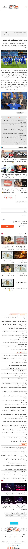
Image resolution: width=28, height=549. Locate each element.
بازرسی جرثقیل (21, 513)
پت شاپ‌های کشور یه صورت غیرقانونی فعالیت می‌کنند (15, 418)
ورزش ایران (16, 32)
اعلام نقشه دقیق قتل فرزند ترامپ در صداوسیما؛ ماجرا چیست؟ (13, 321)
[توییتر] (10, 548)
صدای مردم (5, 535)
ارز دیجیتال (8, 515)
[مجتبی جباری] (14, 100)
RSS (6, 537)
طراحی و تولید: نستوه (13, 545)
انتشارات (15, 537)
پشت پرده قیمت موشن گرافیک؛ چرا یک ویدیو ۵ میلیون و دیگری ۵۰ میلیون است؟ (14, 455)
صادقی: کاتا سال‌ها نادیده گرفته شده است (17, 365)
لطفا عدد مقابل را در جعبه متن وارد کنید (21, 222)
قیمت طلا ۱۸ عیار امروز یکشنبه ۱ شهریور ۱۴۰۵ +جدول (15, 346)
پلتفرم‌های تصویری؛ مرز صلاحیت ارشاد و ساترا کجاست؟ (15, 404)
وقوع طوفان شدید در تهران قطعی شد (18, 349)
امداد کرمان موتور (8, 513)
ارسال (7, 226)
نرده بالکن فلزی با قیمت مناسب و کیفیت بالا (17, 463)
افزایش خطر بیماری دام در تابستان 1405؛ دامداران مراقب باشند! (15, 459)
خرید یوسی (25, 515)
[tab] (23, 314)
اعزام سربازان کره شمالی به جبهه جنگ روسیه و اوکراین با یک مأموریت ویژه (14, 332)
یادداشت (21, 537)
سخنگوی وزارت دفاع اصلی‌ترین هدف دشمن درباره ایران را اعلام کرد (14, 388)
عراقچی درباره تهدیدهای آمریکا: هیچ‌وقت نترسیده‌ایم (15, 407)
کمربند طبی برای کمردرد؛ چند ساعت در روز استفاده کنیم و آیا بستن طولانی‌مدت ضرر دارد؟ (14, 448)
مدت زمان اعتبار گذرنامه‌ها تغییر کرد (19, 376)
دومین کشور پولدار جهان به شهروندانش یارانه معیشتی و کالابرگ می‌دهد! (14, 138)
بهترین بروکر (13, 515)
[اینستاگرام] (13, 548)
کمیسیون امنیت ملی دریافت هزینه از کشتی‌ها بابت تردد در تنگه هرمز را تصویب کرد (14, 415)
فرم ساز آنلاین (14, 513)
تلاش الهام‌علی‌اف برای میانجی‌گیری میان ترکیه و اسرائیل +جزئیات (15, 422)
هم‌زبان (11, 535)
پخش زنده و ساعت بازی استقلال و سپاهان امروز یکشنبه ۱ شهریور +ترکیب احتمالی (15, 343)
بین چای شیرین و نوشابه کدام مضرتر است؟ (17, 328)
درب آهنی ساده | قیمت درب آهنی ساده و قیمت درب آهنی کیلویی (15, 466)
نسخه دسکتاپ (14, 523)
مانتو (26, 513)
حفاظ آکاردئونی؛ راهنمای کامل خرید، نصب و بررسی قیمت (14, 472)
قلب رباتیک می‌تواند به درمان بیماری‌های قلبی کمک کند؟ (14, 430)
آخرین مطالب (22, 352)
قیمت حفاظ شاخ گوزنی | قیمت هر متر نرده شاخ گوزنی (15, 469)
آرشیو (10, 537)
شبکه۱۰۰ (23, 535)
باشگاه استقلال (19, 112)
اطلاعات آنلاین (14, 7)
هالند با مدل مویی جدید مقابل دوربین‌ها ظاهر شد (16, 368)
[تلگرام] (8, 548)
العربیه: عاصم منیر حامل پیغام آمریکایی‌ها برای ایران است (14, 355)
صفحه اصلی (24, 32)
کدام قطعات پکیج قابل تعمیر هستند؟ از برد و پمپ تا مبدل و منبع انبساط (14, 474)
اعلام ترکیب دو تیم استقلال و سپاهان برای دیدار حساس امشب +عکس (14, 433)
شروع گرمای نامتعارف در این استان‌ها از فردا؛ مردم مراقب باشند (13, 373)
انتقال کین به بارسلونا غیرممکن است (18, 362)
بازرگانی (23, 444)
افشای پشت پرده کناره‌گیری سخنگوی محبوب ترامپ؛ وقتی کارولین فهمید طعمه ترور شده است (14, 143)
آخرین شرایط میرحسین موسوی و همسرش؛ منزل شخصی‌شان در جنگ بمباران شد (14, 401)
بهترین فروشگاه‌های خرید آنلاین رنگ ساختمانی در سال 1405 (14, 478)
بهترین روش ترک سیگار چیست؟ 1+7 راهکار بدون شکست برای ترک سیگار (14, 451)
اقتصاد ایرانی (19, 515)
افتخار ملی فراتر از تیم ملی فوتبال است (18, 371)
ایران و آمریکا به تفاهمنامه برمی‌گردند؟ (18, 339)
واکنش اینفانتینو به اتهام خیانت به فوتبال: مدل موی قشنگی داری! (14, 392)
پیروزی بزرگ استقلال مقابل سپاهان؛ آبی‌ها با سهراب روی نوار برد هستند (14, 379)
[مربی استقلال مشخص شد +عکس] (14, 59)
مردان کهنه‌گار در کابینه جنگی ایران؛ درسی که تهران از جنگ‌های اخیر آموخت (15, 130)
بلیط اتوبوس (24, 518)
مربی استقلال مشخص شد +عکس (14, 40)
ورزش (20, 32)
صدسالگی (17, 535)
